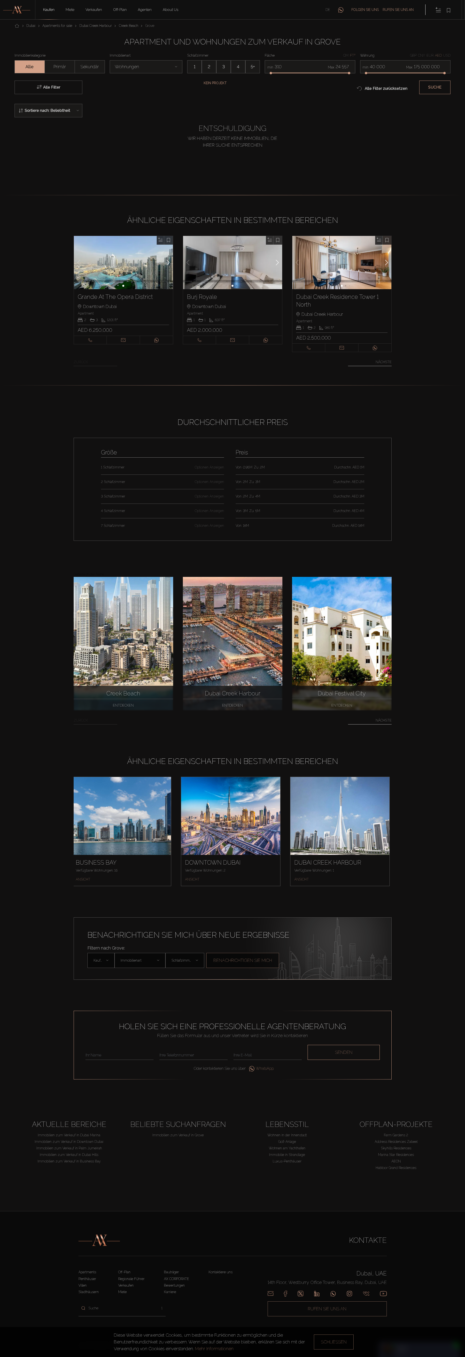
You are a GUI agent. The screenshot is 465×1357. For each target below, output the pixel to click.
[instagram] (349, 1294)
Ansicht (83, 879)
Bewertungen (174, 1285)
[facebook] (285, 1294)
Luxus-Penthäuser (287, 1161)
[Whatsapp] (333, 1294)
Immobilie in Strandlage (287, 1155)
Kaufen (48, 10)
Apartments (87, 1272)
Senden (343, 1052)
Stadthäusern (88, 1292)
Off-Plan (120, 10)
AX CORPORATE (176, 1279)
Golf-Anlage (287, 1142)
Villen (82, 1285)
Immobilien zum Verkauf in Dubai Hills (69, 1155)
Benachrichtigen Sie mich (242, 960)
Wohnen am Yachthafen (287, 1148)
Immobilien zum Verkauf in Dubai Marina (69, 1135)
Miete (70, 10)
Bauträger (171, 1272)
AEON (396, 1161)
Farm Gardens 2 (396, 1135)
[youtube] (383, 1294)
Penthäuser (87, 1279)
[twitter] (300, 1294)
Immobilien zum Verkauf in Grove (178, 1135)
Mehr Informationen (214, 1348)
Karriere (170, 1292)
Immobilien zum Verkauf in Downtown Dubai (69, 1142)
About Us (170, 10)
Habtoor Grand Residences (396, 1168)
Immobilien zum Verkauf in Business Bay (69, 1161)
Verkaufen (93, 10)
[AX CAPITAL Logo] (99, 1240)
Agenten (145, 10)
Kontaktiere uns (220, 1272)
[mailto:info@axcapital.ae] (270, 1294)
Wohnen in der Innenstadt (287, 1135)
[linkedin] (317, 1294)
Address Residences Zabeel (396, 1142)
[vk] (366, 1294)
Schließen (334, 1341)
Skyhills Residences (396, 1148)
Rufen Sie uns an (398, 10)
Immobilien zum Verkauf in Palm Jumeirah (69, 1148)
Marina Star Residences (396, 1155)
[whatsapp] (341, 9)
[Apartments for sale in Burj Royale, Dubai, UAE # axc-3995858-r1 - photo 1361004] (232, 262)
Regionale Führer (131, 1279)
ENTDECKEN (123, 705)
